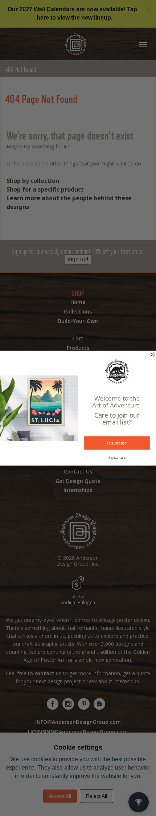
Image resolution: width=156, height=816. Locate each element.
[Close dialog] (152, 354)
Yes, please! (117, 442)
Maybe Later (117, 458)
